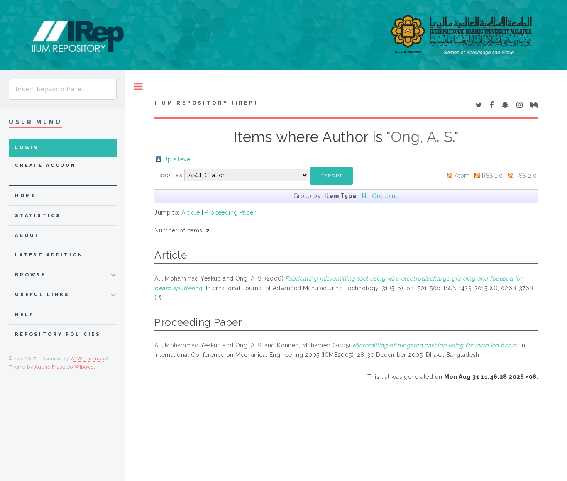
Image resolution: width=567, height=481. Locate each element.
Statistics (38, 215)
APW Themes (87, 358)
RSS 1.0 (492, 175)
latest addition (49, 255)
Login (27, 147)
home (25, 195)
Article (190, 212)
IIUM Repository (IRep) (205, 103)
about (27, 235)
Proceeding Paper (230, 212)
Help (24, 314)
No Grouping (380, 196)
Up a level (177, 159)
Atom (462, 175)
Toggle (138, 86)
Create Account (48, 165)
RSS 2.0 (526, 175)
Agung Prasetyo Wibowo (64, 367)
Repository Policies (58, 334)
